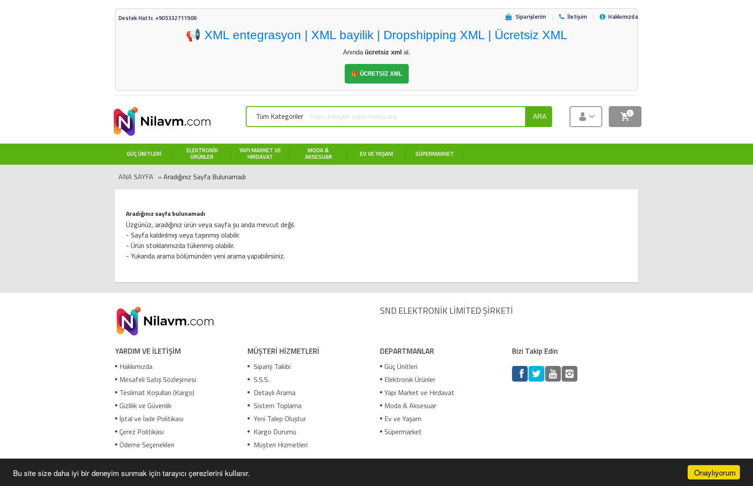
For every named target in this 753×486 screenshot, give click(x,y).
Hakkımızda (136, 366)
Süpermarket (403, 431)
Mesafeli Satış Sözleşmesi (157, 379)
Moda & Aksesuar (410, 405)
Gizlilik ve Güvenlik (145, 405)
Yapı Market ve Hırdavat (419, 392)
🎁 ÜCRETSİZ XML (376, 73)
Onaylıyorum (715, 472)
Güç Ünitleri (400, 366)
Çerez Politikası (141, 431)
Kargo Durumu (274, 431)
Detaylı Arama (273, 392)
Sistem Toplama (277, 405)
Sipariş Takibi (271, 366)
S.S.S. (260, 379)
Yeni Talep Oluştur (279, 418)
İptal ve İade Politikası (151, 418)
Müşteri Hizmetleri (280, 444)
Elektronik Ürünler (409, 379)
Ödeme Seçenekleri (146, 444)
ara (539, 116)
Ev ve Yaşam (402, 418)
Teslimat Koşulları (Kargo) (156, 392)
